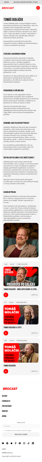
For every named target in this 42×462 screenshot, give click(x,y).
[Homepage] (9, 389)
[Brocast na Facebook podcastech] (20, 443)
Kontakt (5, 411)
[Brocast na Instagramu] (24, 443)
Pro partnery (7, 406)
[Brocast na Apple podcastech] (12, 443)
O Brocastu (6, 401)
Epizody (4, 396)
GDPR (4, 449)
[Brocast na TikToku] (29, 443)
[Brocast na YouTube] (3, 443)
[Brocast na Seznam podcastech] (15, 443)
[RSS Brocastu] (33, 443)
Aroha (4, 416)
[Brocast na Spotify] (7, 443)
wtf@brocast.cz (7, 453)
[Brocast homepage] (8, 8)
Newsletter (21, 422)
